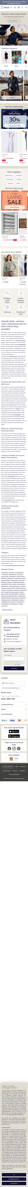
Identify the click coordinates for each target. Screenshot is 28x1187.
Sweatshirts (20, 602)
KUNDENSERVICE (7, 704)
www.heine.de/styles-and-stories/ (14, 565)
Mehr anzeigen (17, 664)
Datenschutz (23, 766)
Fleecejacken (15, 598)
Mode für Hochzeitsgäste (12, 592)
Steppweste (21, 596)
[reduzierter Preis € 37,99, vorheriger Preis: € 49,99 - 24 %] (9, 142)
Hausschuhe (4, 576)
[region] (14, 1135)
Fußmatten (19, 175)
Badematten (9, 179)
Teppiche (10, 183)
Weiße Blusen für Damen (8, 602)
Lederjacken (17, 578)
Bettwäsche (9, 175)
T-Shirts (22, 586)
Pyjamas (11, 572)
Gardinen (19, 179)
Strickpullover (14, 604)
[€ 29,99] (9, 265)
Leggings (21, 580)
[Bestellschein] (19, 7)
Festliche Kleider (6, 598)
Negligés (21, 594)
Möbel (18, 183)
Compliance (22, 771)
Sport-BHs (10, 590)
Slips (13, 588)
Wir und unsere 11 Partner (9, 1090)
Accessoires (4, 572)
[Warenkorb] (26, 7)
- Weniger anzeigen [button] (7, 609)
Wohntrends (12, 356)
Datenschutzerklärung (7, 1168)
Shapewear (12, 576)
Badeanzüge (13, 574)
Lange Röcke (21, 584)
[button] (2, 7)
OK (14, 1174)
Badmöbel (11, 476)
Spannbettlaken (13, 594)
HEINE (3, 709)
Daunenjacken (19, 572)
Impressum (15, 771)
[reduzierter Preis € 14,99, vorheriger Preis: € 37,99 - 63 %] (9, 223)
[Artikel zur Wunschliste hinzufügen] (16, 132)
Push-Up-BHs (12, 584)
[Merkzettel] (22, 7)
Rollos (21, 592)
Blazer (18, 408)
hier (23, 1111)
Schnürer (20, 574)
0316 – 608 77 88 (7, 699)
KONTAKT (4, 678)
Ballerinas (10, 578)
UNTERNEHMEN (6, 714)
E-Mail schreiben (8, 683)
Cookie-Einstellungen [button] (14, 774)
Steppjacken (14, 580)
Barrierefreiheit (6, 771)
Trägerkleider (5, 604)
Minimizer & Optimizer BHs (9, 596)
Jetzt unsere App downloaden (14, 728)
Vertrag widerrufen (8, 766)
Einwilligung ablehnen (14, 1179)
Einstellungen (14, 1183)
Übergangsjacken (14, 586)
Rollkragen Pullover (6, 582)
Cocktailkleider (17, 414)
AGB (16, 766)
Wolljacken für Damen (17, 600)
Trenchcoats (4, 574)
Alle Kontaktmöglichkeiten (12, 688)
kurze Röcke (4, 594)
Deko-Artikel (20, 576)
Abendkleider (22, 344)
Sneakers (4, 578)
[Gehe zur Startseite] (6, 7)
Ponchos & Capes (6, 588)
